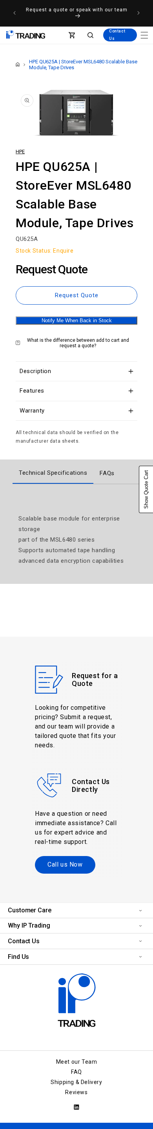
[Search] (90, 35)
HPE (20, 151)
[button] (144, 35)
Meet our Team (76, 1062)
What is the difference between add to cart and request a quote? (78, 342)
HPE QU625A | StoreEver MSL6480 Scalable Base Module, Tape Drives (83, 64)
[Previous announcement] (14, 13)
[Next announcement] (138, 13)
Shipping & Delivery (76, 1082)
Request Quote (76, 295)
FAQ (76, 1072)
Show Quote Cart (146, 489)
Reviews (76, 1092)
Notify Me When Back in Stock (77, 320)
